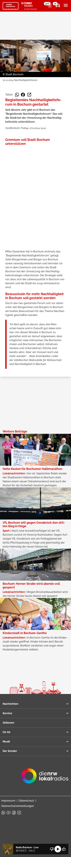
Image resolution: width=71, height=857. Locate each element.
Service (7, 713)
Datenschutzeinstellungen (17, 806)
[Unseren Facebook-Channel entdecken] (14, 813)
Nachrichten (10, 703)
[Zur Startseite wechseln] (10, 6)
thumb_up (64, 849)
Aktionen (8, 722)
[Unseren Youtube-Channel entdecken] (9, 813)
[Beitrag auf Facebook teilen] (23, 95)
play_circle (58, 849)
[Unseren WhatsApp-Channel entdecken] (3, 813)
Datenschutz (26, 800)
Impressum (8, 800)
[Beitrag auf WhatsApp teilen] (17, 95)
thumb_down (52, 849)
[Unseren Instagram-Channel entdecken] (19, 813)
